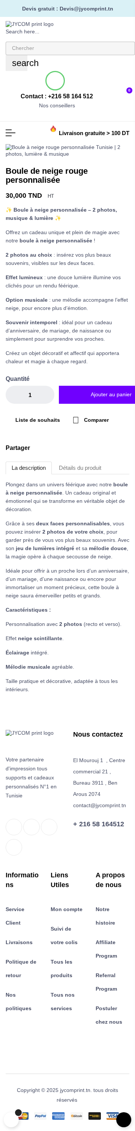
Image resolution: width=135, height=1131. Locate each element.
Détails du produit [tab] (80, 468)
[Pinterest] (14, 847)
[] (11, 1119)
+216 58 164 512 (70, 96)
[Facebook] (14, 827)
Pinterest (76, 448)
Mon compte (66, 909)
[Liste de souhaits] (114, 90)
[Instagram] (49, 827)
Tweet (64, 448)
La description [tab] (29, 468)
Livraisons (19, 942)
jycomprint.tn (75, 1090)
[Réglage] (103, 90)
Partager (53, 448)
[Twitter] (31, 827)
